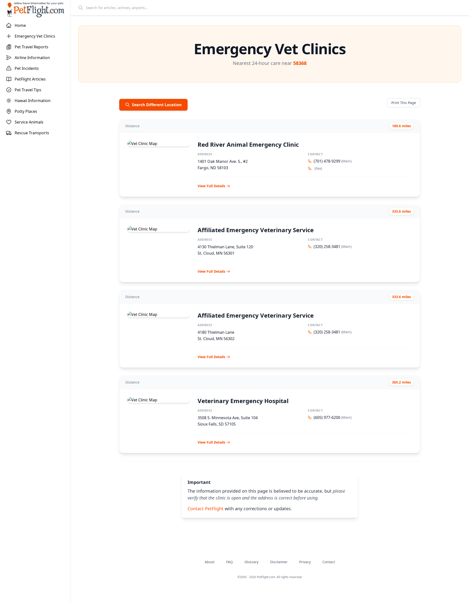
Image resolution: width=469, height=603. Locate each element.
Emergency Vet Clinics (35, 36)
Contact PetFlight (206, 508)
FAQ (229, 562)
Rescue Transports (32, 132)
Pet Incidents (27, 68)
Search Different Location (157, 104)
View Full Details (211, 186)
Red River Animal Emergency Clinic (248, 144)
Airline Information (32, 57)
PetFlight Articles (30, 79)
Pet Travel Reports (31, 47)
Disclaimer (279, 562)
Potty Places (26, 111)
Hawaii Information (33, 100)
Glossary (251, 562)
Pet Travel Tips (28, 90)
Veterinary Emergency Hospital (243, 401)
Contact (328, 562)
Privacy (305, 562)
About (209, 562)
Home (20, 25)
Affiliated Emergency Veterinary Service (256, 230)
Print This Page (403, 102)
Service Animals (29, 122)
